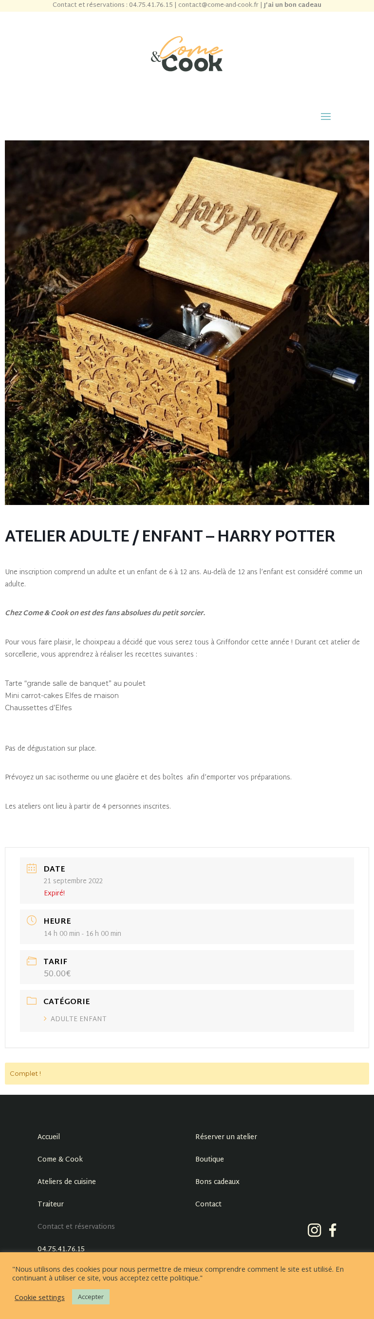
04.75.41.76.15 (61, 1249)
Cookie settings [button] (40, 1297)
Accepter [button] (91, 1296)
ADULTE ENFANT (79, 1019)
